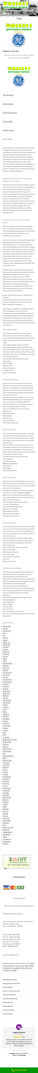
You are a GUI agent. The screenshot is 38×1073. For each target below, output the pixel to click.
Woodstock (6, 702)
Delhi (4, 733)
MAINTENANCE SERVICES (11, 983)
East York (6, 744)
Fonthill (5, 705)
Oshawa (5, 804)
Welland (5, 698)
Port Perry (6, 781)
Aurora (5, 786)
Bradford (6, 800)
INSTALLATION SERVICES (11, 991)
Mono (5, 825)
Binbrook (6, 767)
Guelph (5, 640)
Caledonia (6, 723)
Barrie (5, 758)
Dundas (5, 628)
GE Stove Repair (8, 104)
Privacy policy (9, 966)
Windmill (6, 844)
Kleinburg (6, 654)
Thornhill (6, 686)
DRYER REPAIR (8, 1002)
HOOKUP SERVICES (9, 995)
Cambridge (6, 726)
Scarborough (7, 751)
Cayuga (5, 728)
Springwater (7, 841)
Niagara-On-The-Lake (10, 739)
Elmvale (5, 816)
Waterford (6, 693)
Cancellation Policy (18, 968)
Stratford (6, 684)
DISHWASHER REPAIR (10, 999)
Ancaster (6, 707)
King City (6, 746)
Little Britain (7, 777)
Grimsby (5, 638)
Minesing (6, 823)
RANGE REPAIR (8, 987)
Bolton (5, 712)
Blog (26, 966)
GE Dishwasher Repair (10, 113)
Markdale (6, 809)
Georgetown (7, 631)
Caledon (5, 721)
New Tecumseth (8, 827)
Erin (4, 635)
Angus (5, 837)
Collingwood (7, 839)
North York (6, 668)
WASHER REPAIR (8, 1010)
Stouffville (6, 790)
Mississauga (7, 626)
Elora (4, 633)
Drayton (5, 811)
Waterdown (6, 691)
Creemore (6, 765)
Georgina (6, 802)
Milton (5, 659)
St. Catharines (7, 679)
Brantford (6, 716)
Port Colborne (7, 672)
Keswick (5, 772)
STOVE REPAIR (7, 1014)
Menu (20, 19)
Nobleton (6, 665)
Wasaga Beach (7, 832)
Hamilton (6, 647)
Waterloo (6, 695)
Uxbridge (6, 793)
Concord (5, 730)
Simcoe (5, 677)
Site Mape (13, 970)
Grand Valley (7, 821)
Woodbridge (7, 700)
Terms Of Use (19, 966)
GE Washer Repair (8, 130)
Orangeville (6, 834)
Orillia (5, 807)
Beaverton (6, 795)
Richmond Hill (7, 749)
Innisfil (5, 770)
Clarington (6, 763)
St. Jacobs (6, 737)
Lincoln (5, 656)
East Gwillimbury (8, 756)
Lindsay (5, 774)
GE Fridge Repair (8, 95)
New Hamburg (7, 663)
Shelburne (6, 830)
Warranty (8, 968)
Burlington (6, 719)
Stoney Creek (7, 682)
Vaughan (5, 689)
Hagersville (6, 642)
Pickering (6, 783)
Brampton (6, 714)
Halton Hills (6, 645)
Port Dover (6, 675)
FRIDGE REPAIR (8, 1006)
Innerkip (5, 649)
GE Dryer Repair (8, 121)
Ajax (4, 753)
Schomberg (6, 788)
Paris (4, 735)
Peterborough (7, 760)
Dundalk (5, 814)
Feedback (6, 970)
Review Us (29, 968)
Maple (5, 661)
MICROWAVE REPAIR (10, 980)
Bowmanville (7, 797)
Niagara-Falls (7, 742)
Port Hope (6, 779)
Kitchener (6, 652)
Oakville (5, 670)
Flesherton (6, 818)
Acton (5, 709)
